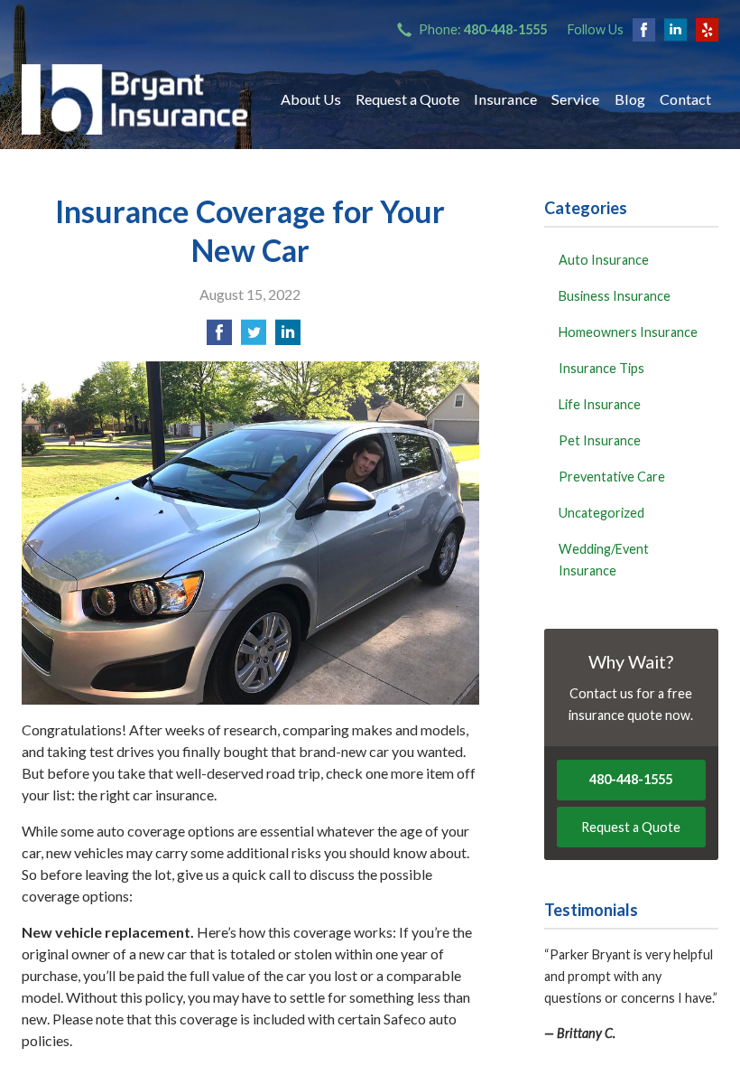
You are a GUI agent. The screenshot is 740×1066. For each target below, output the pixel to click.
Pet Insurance (600, 440)
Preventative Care (612, 476)
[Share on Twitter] (253, 337)
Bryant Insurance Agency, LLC (134, 99)
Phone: (483, 29)
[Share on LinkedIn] (288, 337)
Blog (630, 99)
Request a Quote (407, 99)
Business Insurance (615, 296)
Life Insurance (600, 404)
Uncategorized (601, 512)
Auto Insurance (604, 259)
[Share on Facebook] (219, 337)
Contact (685, 99)
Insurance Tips (601, 368)
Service (575, 99)
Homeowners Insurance (628, 332)
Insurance (505, 99)
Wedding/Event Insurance (604, 559)
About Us (311, 99)
